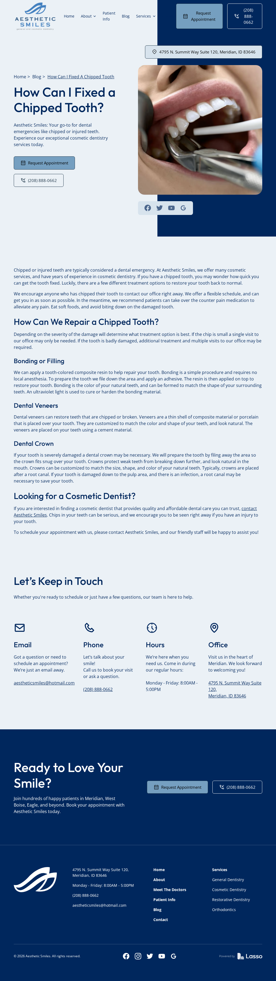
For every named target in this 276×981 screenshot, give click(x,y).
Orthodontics (224, 909)
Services (219, 869)
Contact (169, 16)
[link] (35, 16)
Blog (126, 16)
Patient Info (109, 16)
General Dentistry (228, 879)
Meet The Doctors (169, 889)
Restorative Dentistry (231, 899)
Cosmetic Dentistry (229, 889)
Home (69, 16)
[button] (88, 16)
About (159, 879)
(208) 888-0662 (98, 689)
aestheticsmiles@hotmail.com (44, 683)
